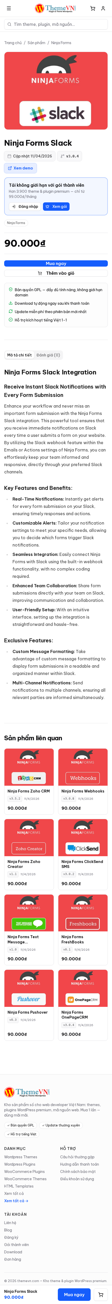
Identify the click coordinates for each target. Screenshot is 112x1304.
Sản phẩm (36, 42)
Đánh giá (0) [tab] (48, 355)
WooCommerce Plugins (24, 1171)
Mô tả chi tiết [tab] (19, 355)
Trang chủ (13, 42)
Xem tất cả (14, 1193)
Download (13, 1252)
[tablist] (33, 355)
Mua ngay (56, 263)
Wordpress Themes (20, 1157)
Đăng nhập (28, 206)
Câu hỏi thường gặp (77, 1157)
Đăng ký (11, 1237)
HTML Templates (19, 1186)
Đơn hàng (12, 1259)
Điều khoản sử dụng (77, 1179)
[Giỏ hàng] (92, 8)
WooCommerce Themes (25, 1179)
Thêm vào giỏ (60, 273)
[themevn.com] (56, 8)
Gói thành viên (16, 1244)
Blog (8, 1230)
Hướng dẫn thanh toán (79, 1164)
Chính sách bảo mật (78, 1171)
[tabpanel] (56, 537)
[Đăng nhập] (103, 8)
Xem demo (23, 168)
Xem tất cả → (16, 1201)
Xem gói (59, 206)
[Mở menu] (9, 8)
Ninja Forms (61, 42)
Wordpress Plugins (19, 1164)
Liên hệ (10, 1222)
